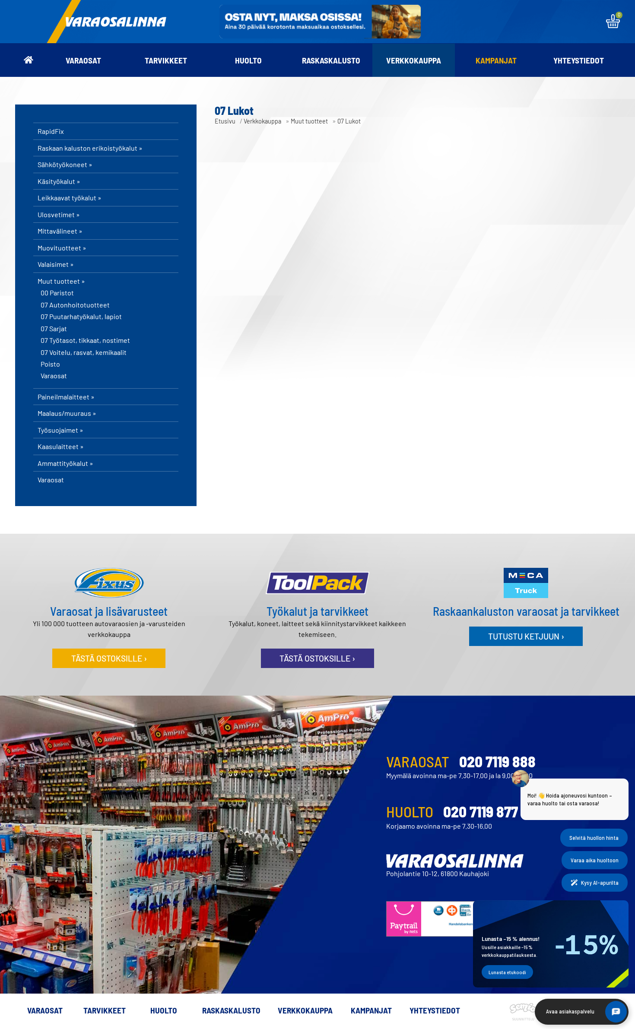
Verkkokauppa (413, 60)
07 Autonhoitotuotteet (75, 305)
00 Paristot (57, 293)
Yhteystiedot (578, 60)
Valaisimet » (56, 264)
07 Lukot (349, 121)
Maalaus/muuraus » (67, 413)
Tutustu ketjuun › (526, 636)
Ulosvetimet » (59, 214)
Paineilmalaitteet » (66, 397)
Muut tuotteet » (61, 281)
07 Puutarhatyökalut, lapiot (81, 316)
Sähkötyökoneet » (65, 164)
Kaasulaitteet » (61, 446)
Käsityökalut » (59, 181)
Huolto (248, 60)
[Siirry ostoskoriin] (613, 25)
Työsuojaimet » (60, 430)
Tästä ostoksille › (109, 658)
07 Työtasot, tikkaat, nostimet (85, 340)
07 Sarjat (54, 328)
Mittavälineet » (60, 231)
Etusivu (225, 121)
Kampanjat (496, 60)
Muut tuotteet (309, 121)
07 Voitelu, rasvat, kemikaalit (84, 352)
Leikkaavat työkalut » (70, 197)
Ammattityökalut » (65, 463)
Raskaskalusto (331, 60)
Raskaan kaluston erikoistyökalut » (90, 148)
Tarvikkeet (166, 60)
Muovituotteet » (62, 248)
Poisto (50, 364)
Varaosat (83, 60)
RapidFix (51, 131)
